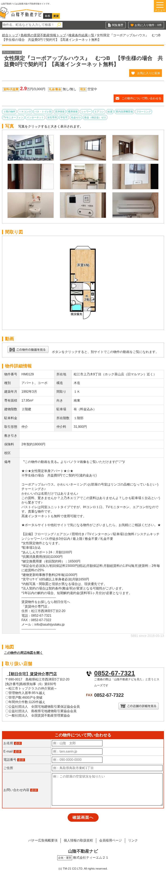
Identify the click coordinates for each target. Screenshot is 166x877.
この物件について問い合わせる (141, 98)
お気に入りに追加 (148, 73)
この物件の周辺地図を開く (23, 652)
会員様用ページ (110, 840)
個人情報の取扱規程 (78, 840)
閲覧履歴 (117, 25)
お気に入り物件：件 (148, 25)
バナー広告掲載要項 (42, 840)
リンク (133, 840)
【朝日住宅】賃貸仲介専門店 (32, 674)
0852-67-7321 (114, 673)
